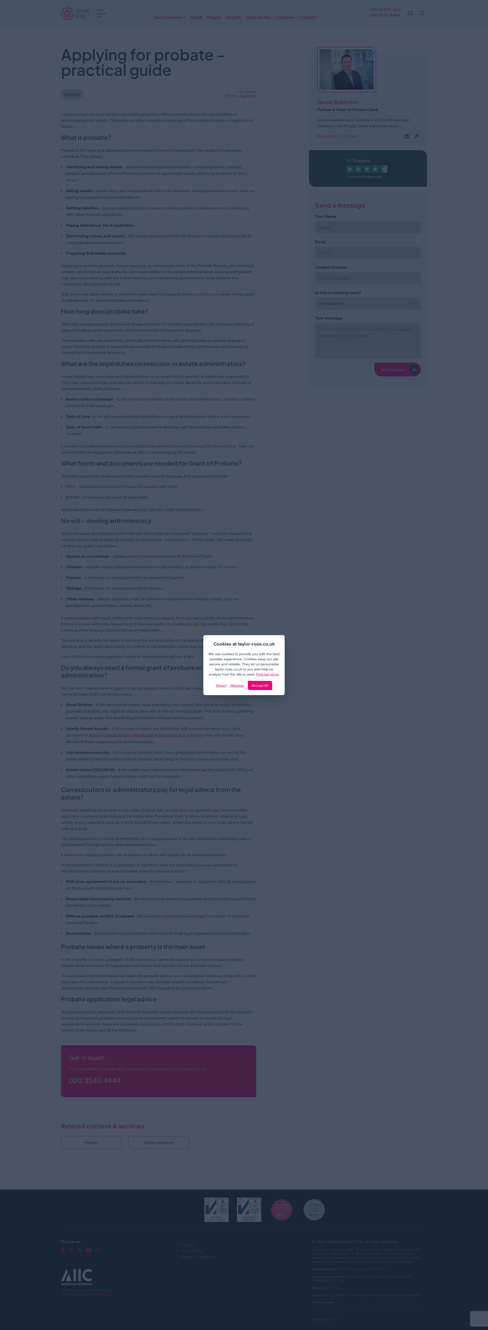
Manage (237, 685)
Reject (221, 685)
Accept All (260, 685)
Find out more (267, 674)
